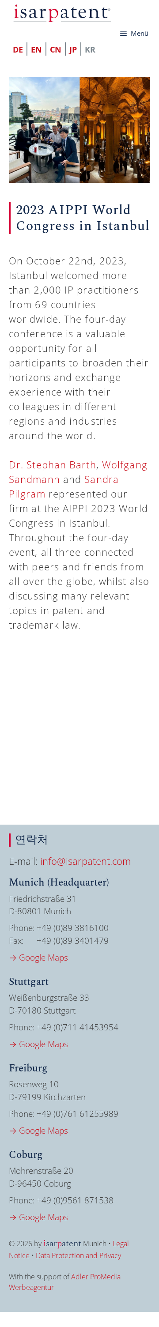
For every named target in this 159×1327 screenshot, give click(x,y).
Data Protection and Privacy (78, 1255)
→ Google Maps (38, 957)
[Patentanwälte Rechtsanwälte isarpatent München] (62, 13)
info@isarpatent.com (85, 860)
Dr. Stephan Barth (52, 464)
